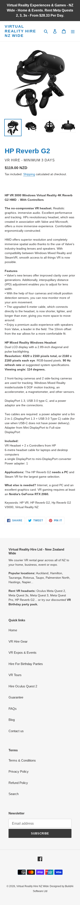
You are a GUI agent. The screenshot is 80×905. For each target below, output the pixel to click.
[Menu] (72, 31)
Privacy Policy (19, 771)
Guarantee (16, 697)
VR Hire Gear (18, 641)
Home (13, 630)
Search (14, 794)
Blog (12, 719)
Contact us (16, 731)
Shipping (29, 174)
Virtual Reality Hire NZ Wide (20, 31)
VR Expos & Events (22, 652)
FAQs (13, 708)
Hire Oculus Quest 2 (23, 686)
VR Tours (15, 675)
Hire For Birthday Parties (26, 664)
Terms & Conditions (22, 760)
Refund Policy (18, 783)
